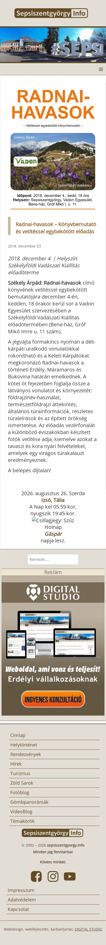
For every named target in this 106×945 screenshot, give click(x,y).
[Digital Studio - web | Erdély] (53, 645)
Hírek (16, 764)
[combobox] (53, 559)
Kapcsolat (18, 909)
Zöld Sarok (21, 783)
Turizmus (20, 773)
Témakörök (22, 821)
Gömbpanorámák (29, 802)
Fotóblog (19, 792)
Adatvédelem (22, 900)
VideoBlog (21, 811)
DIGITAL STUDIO (88, 929)
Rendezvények (25, 754)
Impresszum (21, 890)
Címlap (17, 735)
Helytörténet (23, 745)
